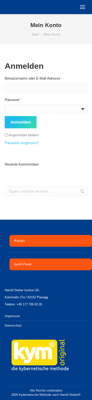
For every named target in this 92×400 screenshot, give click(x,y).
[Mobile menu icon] (82, 7)
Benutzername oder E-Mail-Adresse (42, 78)
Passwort (22, 99)
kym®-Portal (22, 264)
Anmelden (20, 122)
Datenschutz (13, 325)
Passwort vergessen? (21, 143)
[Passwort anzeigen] (83, 109)
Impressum (12, 316)
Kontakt (19, 240)
